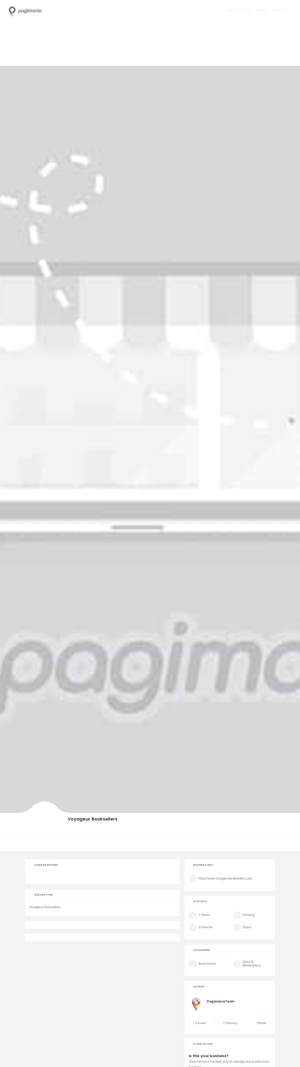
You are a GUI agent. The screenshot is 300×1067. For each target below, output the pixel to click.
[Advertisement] (150, 33)
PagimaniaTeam (221, 1001)
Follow (261, 1023)
